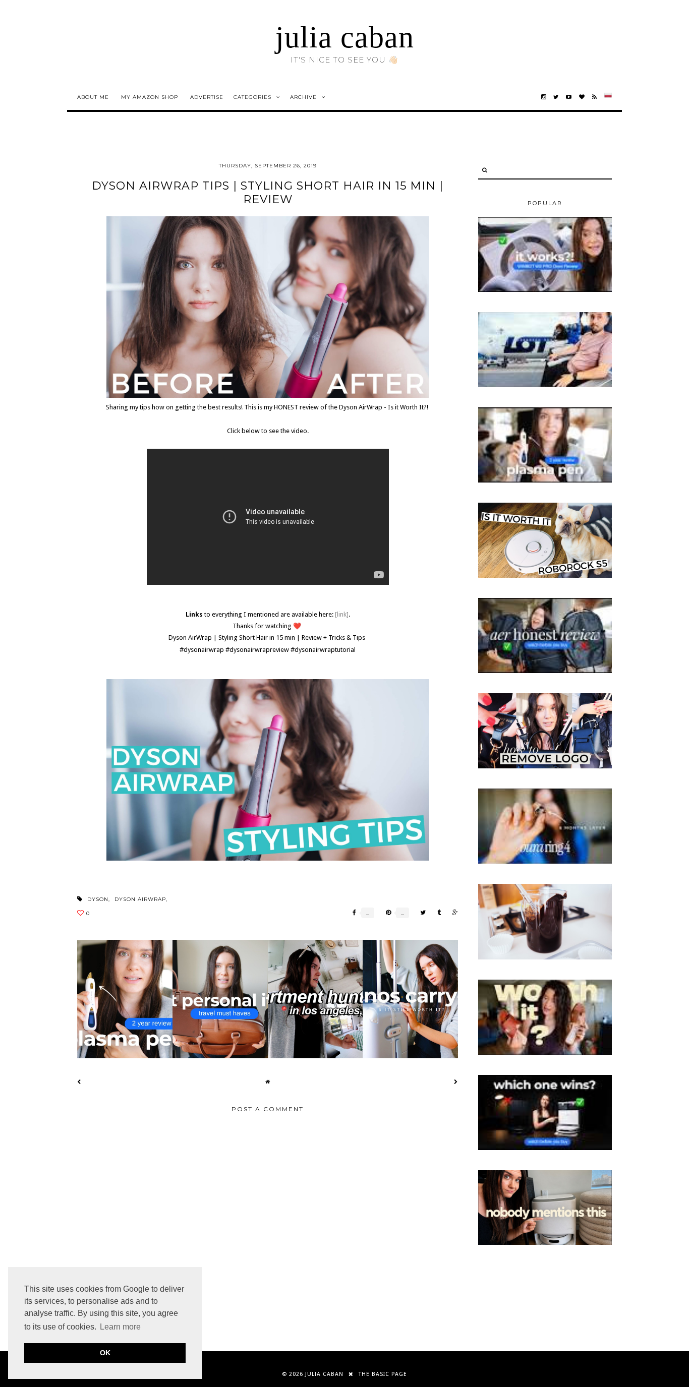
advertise (206, 97)
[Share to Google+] (452, 913)
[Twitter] (556, 97)
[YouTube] (569, 97)
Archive (303, 97)
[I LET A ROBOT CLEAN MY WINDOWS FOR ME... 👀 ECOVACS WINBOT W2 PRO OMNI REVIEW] (545, 289)
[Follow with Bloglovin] (582, 97)
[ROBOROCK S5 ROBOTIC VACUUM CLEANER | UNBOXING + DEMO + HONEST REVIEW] (545, 575)
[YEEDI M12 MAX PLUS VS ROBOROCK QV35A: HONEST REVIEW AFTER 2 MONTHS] (545, 1148)
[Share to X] (420, 913)
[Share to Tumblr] (436, 913)
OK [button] (105, 1353)
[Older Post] (456, 1081)
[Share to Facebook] (352, 913)
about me (93, 97)
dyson (97, 899)
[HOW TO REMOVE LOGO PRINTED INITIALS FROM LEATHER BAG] (545, 766)
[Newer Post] (79, 1081)
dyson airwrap (140, 899)
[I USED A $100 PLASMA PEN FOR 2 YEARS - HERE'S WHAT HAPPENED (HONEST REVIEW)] (545, 480)
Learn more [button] (120, 1326)
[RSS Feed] (594, 97)
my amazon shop (149, 97)
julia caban (344, 37)
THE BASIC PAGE (383, 1374)
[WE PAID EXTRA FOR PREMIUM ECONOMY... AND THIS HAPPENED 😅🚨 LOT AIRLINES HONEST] (545, 385)
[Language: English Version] (608, 97)
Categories (252, 97)
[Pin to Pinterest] (386, 913)
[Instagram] (543, 97)
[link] (342, 614)
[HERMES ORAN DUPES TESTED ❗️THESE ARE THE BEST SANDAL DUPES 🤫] (545, 1052)
